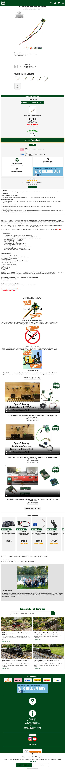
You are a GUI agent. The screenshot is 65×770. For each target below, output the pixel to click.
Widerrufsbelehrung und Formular (32, 728)
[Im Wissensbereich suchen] (53, 613)
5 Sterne (36, 184)
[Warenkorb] (59, 3)
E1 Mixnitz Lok (33, 561)
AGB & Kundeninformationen (32, 723)
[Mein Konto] (55, 3)
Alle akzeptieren (24, 765)
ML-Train (3, 561)
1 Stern (29, 184)
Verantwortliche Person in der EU (32, 379)
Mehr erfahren (32, 761)
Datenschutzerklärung (32, 722)
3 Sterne (33, 184)
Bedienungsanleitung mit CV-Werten (10, 288)
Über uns (32, 726)
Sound (6, 561)
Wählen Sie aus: (32, 99)
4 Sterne (35, 184)
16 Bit (19, 561)
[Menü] (62, 3)
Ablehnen (41, 765)
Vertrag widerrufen (32, 744)
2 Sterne (31, 184)
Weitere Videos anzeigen (32, 508)
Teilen (33, 144)
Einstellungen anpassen (32, 768)
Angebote (32, 719)
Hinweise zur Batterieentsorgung (32, 727)
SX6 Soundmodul (13, 561)
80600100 (58, 229)
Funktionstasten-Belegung (8, 290)
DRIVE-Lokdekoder (25, 561)
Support (32, 706)
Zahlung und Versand (32, 720)
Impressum (32, 724)
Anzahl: (32, 133)
